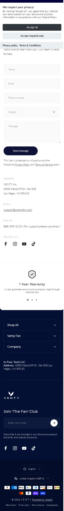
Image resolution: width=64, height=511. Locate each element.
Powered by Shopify (41, 508)
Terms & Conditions (30, 45)
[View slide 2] (32, 300)
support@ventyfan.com (18, 209)
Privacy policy (10, 45)
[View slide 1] (28, 300)
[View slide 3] (36, 300)
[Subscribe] (51, 431)
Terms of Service (44, 164)
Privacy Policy (22, 164)
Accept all (32, 27)
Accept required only (32, 35)
